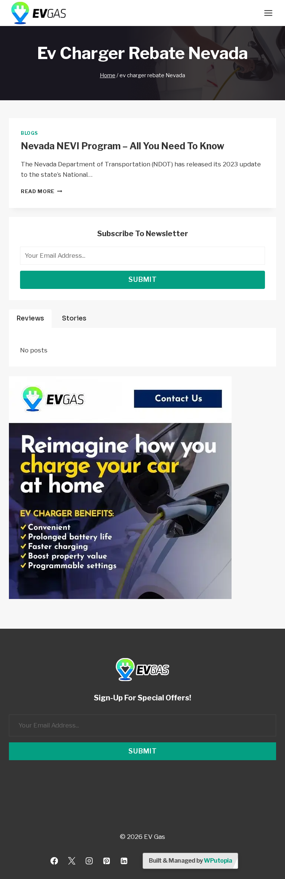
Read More (41, 191)
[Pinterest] (106, 861)
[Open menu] (268, 13)
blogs (29, 133)
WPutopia (218, 860)
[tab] (30, 318)
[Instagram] (89, 861)
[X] (71, 861)
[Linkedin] (123, 861)
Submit (142, 279)
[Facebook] (54, 861)
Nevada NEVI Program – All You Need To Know (122, 146)
